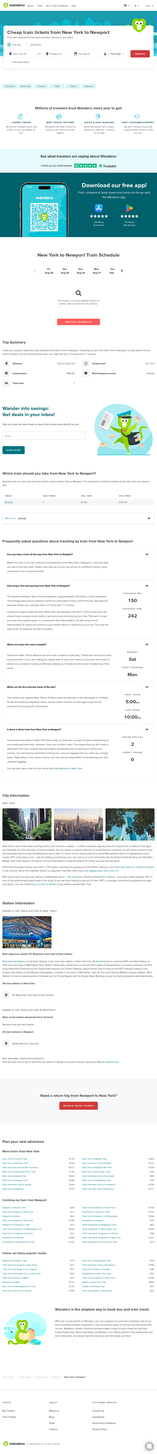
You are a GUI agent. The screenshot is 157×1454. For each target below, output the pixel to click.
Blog (74, 5)
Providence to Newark (12, 1237)
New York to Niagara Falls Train (97, 1167)
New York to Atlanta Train (14, 1176)
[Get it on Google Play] (129, 208)
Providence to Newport (93, 1220)
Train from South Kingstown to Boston (100, 1233)
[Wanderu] (14, 5)
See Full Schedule (79, 322)
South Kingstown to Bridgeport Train (99, 1225)
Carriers (41, 86)
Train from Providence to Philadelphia (99, 1216)
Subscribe (13, 450)
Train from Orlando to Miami (15, 1278)
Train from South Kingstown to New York (101, 1237)
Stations (88, 86)
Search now (112, 1061)
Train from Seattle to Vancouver (97, 1290)
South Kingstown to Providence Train (99, 1242)
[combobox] (20, 53)
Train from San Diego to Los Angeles (19, 1269)
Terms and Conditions (104, 1423)
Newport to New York (70, 768)
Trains (40, 5)
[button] (127, 5)
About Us (54, 1410)
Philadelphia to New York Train (96, 1273)
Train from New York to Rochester (98, 1176)
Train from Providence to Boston (17, 1233)
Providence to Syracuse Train (96, 1212)
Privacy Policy (99, 1429)
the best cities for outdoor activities (135, 867)
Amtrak (9, 502)
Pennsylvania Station (13, 961)
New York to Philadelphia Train (96, 1180)
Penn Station (108, 876)
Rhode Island (41, 1377)
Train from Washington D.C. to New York (21, 1273)
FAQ (57, 86)
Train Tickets (8, 1377)
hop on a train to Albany (44, 884)
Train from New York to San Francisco (20, 1167)
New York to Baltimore (13, 1189)
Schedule (10, 86)
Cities (73, 86)
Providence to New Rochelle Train (18, 1242)
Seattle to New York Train (94, 1282)
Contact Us (98, 1410)
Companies (98, 1417)
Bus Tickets (8, 1410)
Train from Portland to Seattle (96, 1269)
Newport (56, 1377)
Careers (53, 1429)
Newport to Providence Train (16, 1225)
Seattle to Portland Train (93, 1286)
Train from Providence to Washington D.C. (22, 1229)
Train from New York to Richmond (98, 1189)
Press (52, 1423)
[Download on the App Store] (99, 208)
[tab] (16, 46)
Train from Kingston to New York (17, 1212)
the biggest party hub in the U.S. (102, 870)
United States (25, 1377)
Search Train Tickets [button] (78, 1105)
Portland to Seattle (11, 1282)
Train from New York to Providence (98, 1184)
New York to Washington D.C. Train (19, 1171)
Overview (25, 86)
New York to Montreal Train (15, 1163)
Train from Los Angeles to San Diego (19, 1265)
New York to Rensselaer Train (96, 1171)
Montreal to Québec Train (14, 1260)
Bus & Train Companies (57, 5)
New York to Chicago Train (15, 1180)
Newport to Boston (11, 1216)
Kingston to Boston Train (14, 1207)
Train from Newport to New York (17, 1220)
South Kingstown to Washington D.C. (99, 1229)
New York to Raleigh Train (94, 1159)
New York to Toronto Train (14, 1159)
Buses (31, 5)
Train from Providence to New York (98, 1207)
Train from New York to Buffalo (96, 1163)
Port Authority (74, 876)
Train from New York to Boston (17, 1184)
